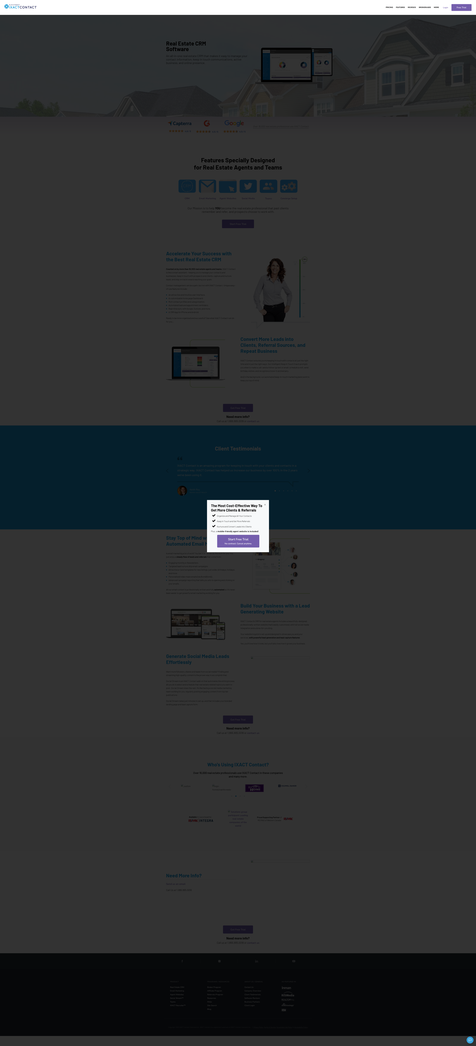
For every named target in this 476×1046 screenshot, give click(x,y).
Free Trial (461, 7)
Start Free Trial (238, 541)
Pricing (389, 7)
